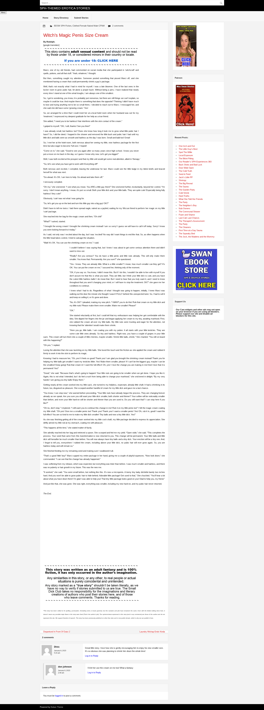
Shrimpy (182, 180)
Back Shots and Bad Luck (190, 164)
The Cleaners (185, 227)
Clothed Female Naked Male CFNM (88, 26)
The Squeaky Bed (187, 233)
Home (45, 18)
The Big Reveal (186, 183)
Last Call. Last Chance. (189, 218)
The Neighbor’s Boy (188, 205)
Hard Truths (184, 196)
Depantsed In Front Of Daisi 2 (56, 631)
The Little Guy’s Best (188, 149)
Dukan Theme (57, 707)
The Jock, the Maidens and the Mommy (197, 236)
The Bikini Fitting (186, 158)
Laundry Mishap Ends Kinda (152, 631)
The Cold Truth (185, 171)
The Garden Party (187, 190)
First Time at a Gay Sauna (190, 230)
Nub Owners (184, 208)
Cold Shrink (184, 193)
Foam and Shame (187, 215)
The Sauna (184, 186)
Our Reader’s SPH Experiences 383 (195, 161)
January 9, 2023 (64, 670)
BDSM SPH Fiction (62, 26)
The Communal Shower (189, 211)
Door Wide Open (186, 168)
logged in (59, 696)
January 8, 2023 (60, 651)
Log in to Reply (91, 656)
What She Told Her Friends (191, 199)
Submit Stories (81, 18)
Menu (3, 13)
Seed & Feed (184, 174)
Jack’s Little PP (186, 177)
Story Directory (61, 18)
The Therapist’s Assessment (191, 221)
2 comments (117, 26)
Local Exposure (186, 155)
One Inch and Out (187, 146)
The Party (183, 202)
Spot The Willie (185, 152)
